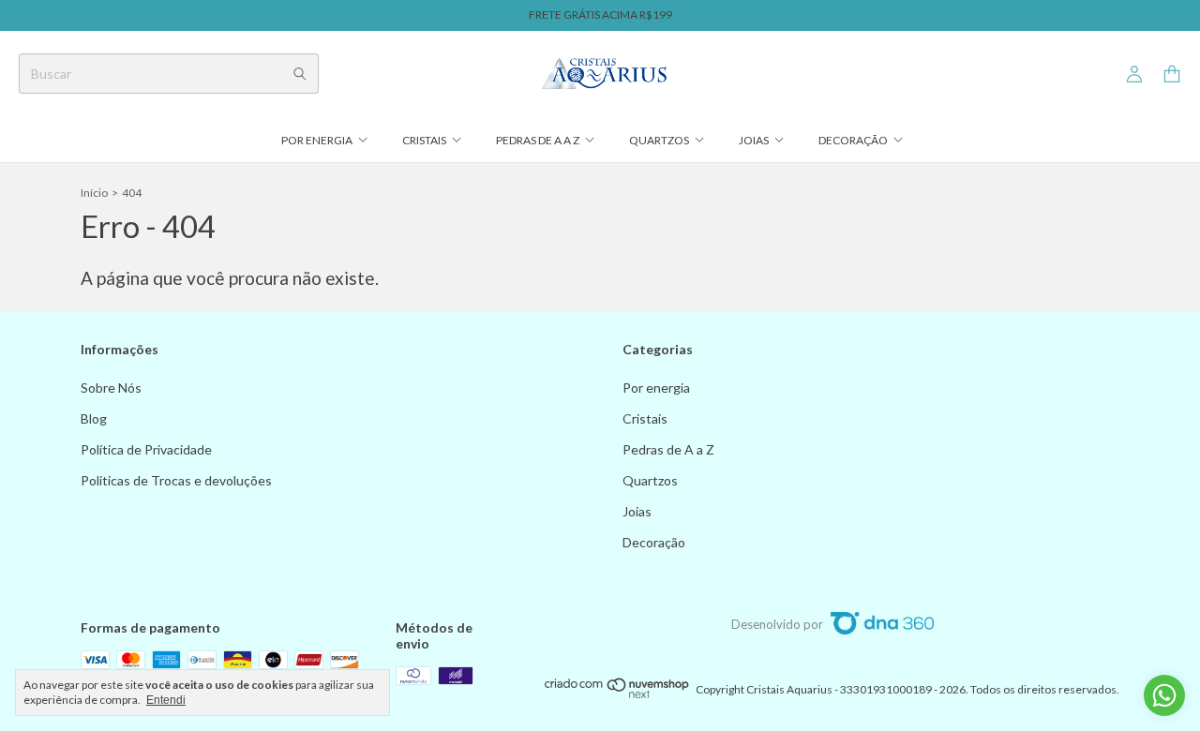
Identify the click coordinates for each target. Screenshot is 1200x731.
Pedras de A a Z (537, 140)
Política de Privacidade (146, 449)
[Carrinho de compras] (1171, 74)
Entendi (166, 700)
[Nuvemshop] (617, 694)
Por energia (316, 140)
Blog (94, 418)
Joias (754, 140)
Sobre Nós (111, 387)
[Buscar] (300, 73)
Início (94, 193)
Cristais (424, 140)
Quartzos (659, 140)
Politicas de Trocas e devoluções (176, 480)
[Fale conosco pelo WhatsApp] (1164, 695)
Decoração (853, 140)
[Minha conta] (1134, 74)
